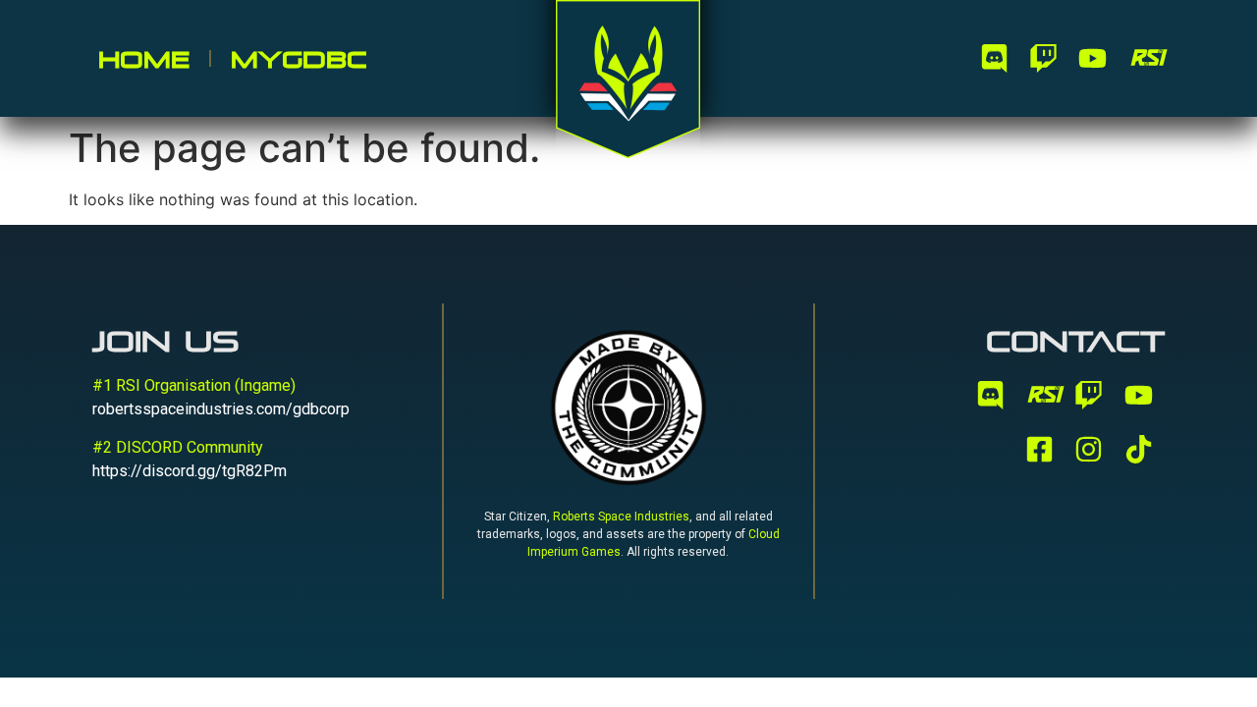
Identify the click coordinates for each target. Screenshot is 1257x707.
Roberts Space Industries (621, 516)
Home (144, 59)
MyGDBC (299, 59)
